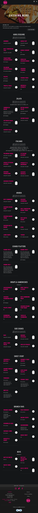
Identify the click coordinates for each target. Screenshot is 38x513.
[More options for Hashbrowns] (33, 426)
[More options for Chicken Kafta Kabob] (16, 227)
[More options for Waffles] (16, 392)
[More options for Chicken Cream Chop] (16, 208)
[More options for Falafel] (16, 78)
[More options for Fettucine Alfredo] (33, 155)
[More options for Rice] (16, 337)
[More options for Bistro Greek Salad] (33, 109)
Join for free (31, 29)
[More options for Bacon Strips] (33, 419)
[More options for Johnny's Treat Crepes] (33, 361)
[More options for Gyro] (33, 229)
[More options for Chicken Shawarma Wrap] (16, 298)
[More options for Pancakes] (16, 379)
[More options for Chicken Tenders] (33, 70)
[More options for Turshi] (33, 236)
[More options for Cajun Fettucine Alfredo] (16, 164)
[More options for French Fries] (33, 79)
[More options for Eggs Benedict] (33, 411)
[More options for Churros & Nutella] (16, 361)
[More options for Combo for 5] (33, 251)
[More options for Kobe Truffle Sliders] (33, 289)
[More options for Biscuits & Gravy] (16, 440)
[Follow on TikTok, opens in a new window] (19, 488)
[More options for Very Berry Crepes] (33, 372)
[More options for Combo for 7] (16, 266)
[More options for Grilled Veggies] (33, 346)
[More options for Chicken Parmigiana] (16, 173)
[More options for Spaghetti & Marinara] (33, 164)
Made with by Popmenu (12, 485)
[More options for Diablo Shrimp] (33, 52)
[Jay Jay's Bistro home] (5, 2)
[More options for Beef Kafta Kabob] (33, 219)
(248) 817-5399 (10, 497)
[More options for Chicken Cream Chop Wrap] (33, 307)
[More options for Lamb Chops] (16, 236)
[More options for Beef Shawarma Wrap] (33, 298)
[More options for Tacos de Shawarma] (33, 317)
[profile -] (34, 1)
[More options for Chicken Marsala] (33, 173)
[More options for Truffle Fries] (16, 87)
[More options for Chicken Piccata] (16, 182)
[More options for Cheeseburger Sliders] (16, 289)
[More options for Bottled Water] (16, 459)
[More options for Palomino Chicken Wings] (16, 69)
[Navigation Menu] (37, 1)
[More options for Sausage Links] (16, 432)
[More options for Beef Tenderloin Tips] (16, 50)
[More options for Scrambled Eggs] (16, 425)
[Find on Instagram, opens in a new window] (16, 488)
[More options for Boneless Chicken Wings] (33, 61)
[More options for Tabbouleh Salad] (16, 109)
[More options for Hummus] (16, 42)
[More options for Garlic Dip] (33, 42)
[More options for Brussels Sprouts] (33, 87)
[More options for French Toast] (33, 381)
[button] (10, 43)
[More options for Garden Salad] (16, 131)
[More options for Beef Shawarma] (16, 201)
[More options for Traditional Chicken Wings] (16, 59)
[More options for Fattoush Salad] (16, 122)
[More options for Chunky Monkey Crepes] (16, 370)
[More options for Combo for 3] (16, 251)
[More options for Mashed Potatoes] (33, 337)
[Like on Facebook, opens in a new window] (22, 488)
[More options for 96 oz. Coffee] (33, 470)
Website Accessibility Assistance (19, 507)
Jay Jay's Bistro (28, 500)
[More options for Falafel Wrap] (16, 309)
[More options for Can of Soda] (16, 466)
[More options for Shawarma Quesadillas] (16, 317)
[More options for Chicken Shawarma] (33, 201)
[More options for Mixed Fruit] (33, 436)
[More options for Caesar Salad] (33, 120)
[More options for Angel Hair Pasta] (16, 344)
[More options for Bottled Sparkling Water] (33, 459)
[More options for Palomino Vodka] (16, 155)
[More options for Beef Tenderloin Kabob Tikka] (33, 210)
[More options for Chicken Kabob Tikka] (16, 218)
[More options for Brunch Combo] (16, 411)
